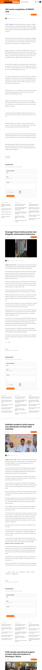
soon (11, 144)
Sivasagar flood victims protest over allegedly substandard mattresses (34, 205)
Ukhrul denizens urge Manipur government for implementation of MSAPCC (6, 205)
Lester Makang (9, 18)
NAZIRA (7, 264)
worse (11, 126)
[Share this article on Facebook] (8, 14)
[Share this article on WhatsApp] (6, 14)
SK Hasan (8, 260)
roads (33, 100)
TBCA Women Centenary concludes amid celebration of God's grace (6, 209)
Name (7, 172)
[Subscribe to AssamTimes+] (40, 2)
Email (9, 177)
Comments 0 (34, 14)
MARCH (11, 24)
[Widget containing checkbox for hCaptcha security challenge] (14, 192)
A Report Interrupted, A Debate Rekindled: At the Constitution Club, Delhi (20, 217)
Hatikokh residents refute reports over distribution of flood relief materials (34, 208)
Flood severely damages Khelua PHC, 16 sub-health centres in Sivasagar (7, 408)
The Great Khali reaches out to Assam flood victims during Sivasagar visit (6, 412)
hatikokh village (8, 573)
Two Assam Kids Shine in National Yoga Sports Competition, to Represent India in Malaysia (21, 212)
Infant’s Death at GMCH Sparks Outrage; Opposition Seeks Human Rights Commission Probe (21, 208)
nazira (9, 342)
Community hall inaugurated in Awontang (5, 217)
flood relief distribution (15, 573)
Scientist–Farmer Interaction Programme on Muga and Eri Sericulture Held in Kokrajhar (34, 639)
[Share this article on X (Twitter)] (10, 14)
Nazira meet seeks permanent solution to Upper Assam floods (34, 219)
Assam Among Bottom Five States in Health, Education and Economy (20, 205)
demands (34, 27)
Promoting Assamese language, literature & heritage (21, 221)
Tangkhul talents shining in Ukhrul (6, 211)
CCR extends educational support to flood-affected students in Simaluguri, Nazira (34, 211)
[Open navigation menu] (2, 2)
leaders (34, 38)
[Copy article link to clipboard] (12, 14)
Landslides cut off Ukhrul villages (6, 214)
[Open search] (38, 2)
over (32, 123)
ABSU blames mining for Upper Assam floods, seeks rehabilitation (34, 216)
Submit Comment (10, 388)
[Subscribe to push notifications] (36, 2)
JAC (29, 41)
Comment (7, 182)
